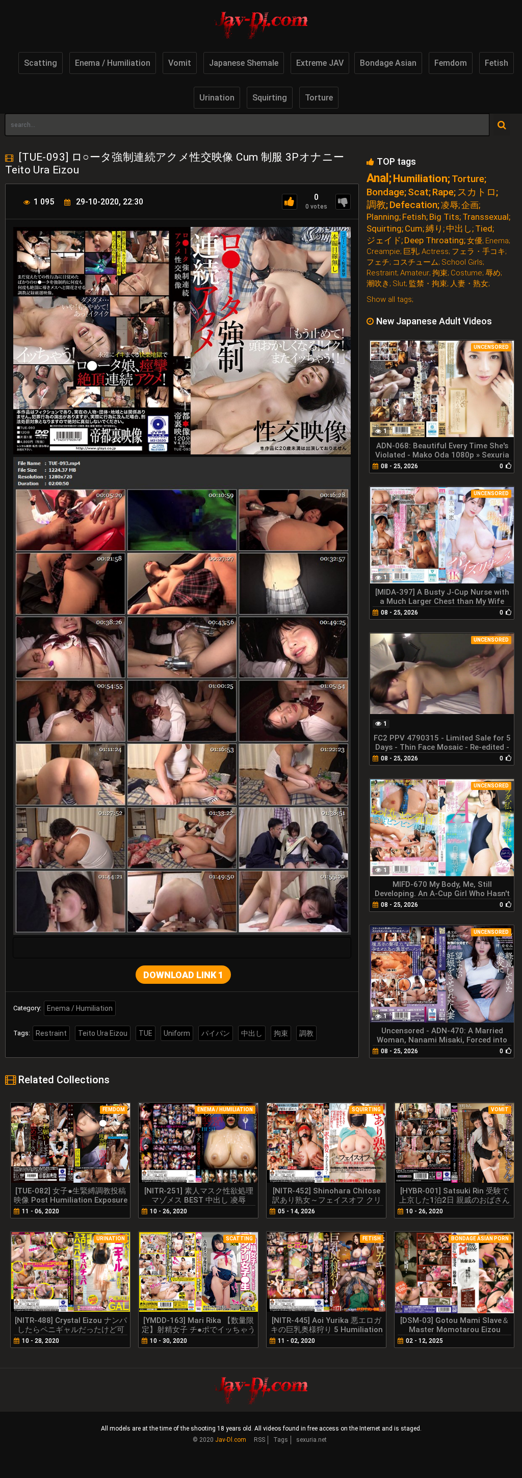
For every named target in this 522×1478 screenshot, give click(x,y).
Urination (216, 98)
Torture (319, 98)
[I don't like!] (343, 202)
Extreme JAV (320, 63)
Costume (466, 273)
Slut (399, 284)
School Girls (462, 262)
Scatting (40, 63)
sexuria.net (311, 1439)
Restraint (51, 1033)
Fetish (496, 63)
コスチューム (415, 262)
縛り (434, 228)
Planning (383, 217)
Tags (280, 1439)
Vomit (179, 63)
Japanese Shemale (243, 63)
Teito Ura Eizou (102, 1033)
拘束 (281, 1033)
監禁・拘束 (428, 284)
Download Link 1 (183, 975)
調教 (306, 1033)
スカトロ (476, 192)
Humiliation (420, 178)
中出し (252, 1033)
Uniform (177, 1033)
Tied (483, 228)
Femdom (450, 63)
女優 (474, 241)
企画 (470, 205)
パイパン (215, 1033)
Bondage (385, 192)
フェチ (378, 262)
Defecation (413, 205)
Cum (414, 228)
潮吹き (378, 284)
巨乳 (411, 252)
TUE (145, 1033)
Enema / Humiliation (112, 63)
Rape (443, 192)
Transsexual (485, 217)
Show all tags (389, 299)
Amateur (414, 273)
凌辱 (449, 205)
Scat (418, 192)
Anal (378, 178)
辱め (493, 273)
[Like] (289, 202)
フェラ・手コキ (478, 252)
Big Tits (444, 217)
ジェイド (384, 240)
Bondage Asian (388, 63)
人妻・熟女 (469, 284)
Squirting (269, 98)
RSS (259, 1439)
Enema (497, 241)
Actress (435, 252)
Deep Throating (434, 240)
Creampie (383, 252)
